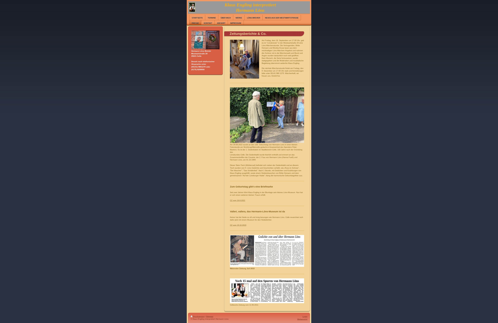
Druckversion (198, 316)
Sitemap (209, 316)
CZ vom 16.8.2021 (237, 200)
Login (305, 316)
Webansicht (302, 319)
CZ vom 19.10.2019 (238, 225)
